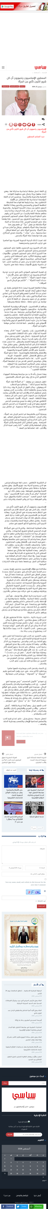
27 (23, 1173)
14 (17, 1166)
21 (17, 1170)
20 (23, 1170)
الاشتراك (9, 1134)
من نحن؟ (7, 1195)
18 (37, 1170)
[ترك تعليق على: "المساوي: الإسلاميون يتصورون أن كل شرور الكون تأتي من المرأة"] (43, 119)
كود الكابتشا (42, 901)
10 (43, 1166)
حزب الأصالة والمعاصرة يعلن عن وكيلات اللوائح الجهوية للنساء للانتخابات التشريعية (24, 1048)
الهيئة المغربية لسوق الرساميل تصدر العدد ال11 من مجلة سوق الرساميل (11, 760)
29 (11, 1173)
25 (37, 1173)
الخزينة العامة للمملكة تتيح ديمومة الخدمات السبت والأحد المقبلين (36, 760)
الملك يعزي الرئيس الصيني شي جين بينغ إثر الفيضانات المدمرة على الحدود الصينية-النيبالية (23, 1002)
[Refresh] (45, 890)
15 (11, 1166)
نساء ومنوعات (5, 86)
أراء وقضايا (22, 86)
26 (30, 1173)
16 (4, 1166)
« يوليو (44, 1180)
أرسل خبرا (37, 1195)
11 (37, 1166)
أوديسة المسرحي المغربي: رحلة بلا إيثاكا (28, 1020)
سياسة (20, 786)
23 (4, 1170)
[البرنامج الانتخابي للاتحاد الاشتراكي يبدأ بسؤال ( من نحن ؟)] (13, 807)
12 (30, 1166)
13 (23, 1166)
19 (30, 1170)
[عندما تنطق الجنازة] (34, 807)
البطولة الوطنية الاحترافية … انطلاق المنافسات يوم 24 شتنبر (23, 992)
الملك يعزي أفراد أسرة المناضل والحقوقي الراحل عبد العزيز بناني (25, 1012)
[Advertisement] (24, 37)
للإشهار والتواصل (22, 1195)
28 (17, 1173)
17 (43, 1170)
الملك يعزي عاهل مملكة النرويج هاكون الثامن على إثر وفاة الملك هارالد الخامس (24, 1038)
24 (43, 1173)
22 (11, 1170)
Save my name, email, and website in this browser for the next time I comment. (25, 884)
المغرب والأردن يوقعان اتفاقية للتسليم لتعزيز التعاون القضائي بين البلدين (24, 1058)
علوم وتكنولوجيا (14, 86)
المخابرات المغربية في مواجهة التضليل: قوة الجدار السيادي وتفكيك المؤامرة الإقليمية (25, 1029)
